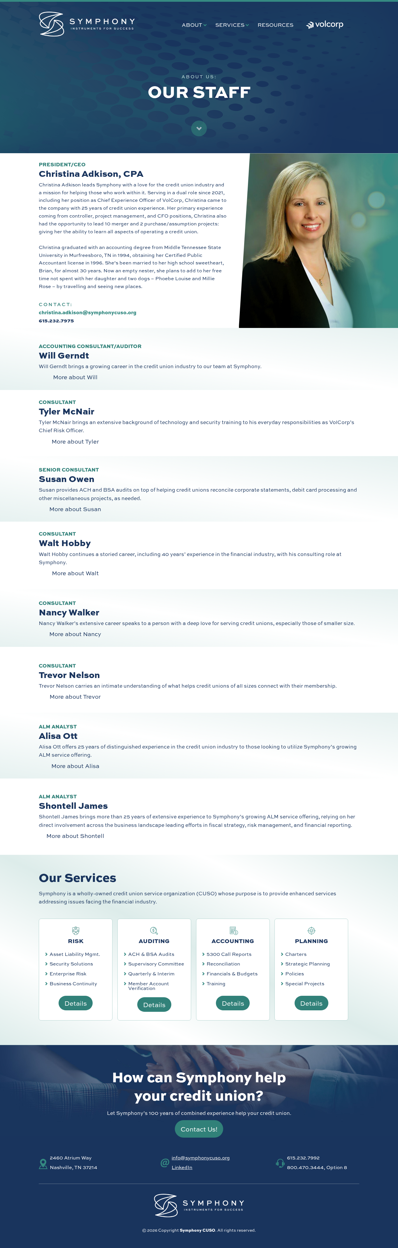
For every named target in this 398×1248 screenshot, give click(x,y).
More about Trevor (75, 696)
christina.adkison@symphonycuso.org (87, 312)
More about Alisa (75, 765)
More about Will (75, 377)
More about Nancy (75, 633)
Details (75, 1003)
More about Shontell (75, 835)
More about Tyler (75, 441)
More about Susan (75, 508)
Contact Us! (199, 1129)
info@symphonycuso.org (201, 1157)
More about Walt (75, 573)
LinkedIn (182, 1167)
